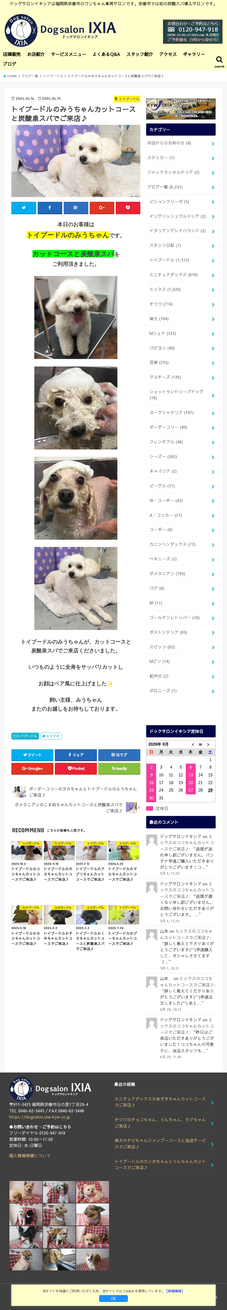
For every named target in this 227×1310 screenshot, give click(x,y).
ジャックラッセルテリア (173, 172)
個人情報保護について (30, 1155)
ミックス (165, 289)
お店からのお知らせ (169, 143)
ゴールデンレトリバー (174, 617)
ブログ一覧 (165, 187)
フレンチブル (166, 442)
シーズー (163, 456)
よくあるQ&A (106, 54)
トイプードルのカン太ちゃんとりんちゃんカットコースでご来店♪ (160, 1164)
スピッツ (162, 647)
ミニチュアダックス (173, 274)
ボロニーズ (163, 690)
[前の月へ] (191, 744)
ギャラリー (194, 54)
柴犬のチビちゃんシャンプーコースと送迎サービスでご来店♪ (160, 1143)
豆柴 (159, 362)
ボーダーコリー (168, 427)
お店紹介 (36, 54)
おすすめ (53, 735)
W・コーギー (166, 500)
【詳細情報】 (175, 1291)
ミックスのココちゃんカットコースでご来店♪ (187, 842)
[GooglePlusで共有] (102, 207)
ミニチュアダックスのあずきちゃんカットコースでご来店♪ (160, 1102)
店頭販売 (12, 54)
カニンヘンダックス (172, 544)
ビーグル (162, 486)
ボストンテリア (168, 632)
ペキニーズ (163, 559)
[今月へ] (201, 744)
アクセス (168, 54)
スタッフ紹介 (140, 54)
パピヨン (162, 348)
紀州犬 (158, 676)
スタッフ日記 (165, 245)
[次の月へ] (210, 744)
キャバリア (163, 471)
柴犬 (159, 318)
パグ (156, 588)
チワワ (161, 304)
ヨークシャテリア (171, 412)
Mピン (159, 661)
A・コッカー (165, 515)
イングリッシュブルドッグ (177, 216)
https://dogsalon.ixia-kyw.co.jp (39, 1117)
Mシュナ (162, 333)
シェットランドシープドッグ (176, 395)
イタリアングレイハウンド (177, 230)
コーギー (160, 529)
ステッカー (160, 157)
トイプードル (27, 735)
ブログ (9, 64)
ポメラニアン (167, 573)
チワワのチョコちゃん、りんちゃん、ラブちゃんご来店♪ (160, 1122)
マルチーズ (165, 377)
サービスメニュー (68, 54)
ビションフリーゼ (169, 201)
